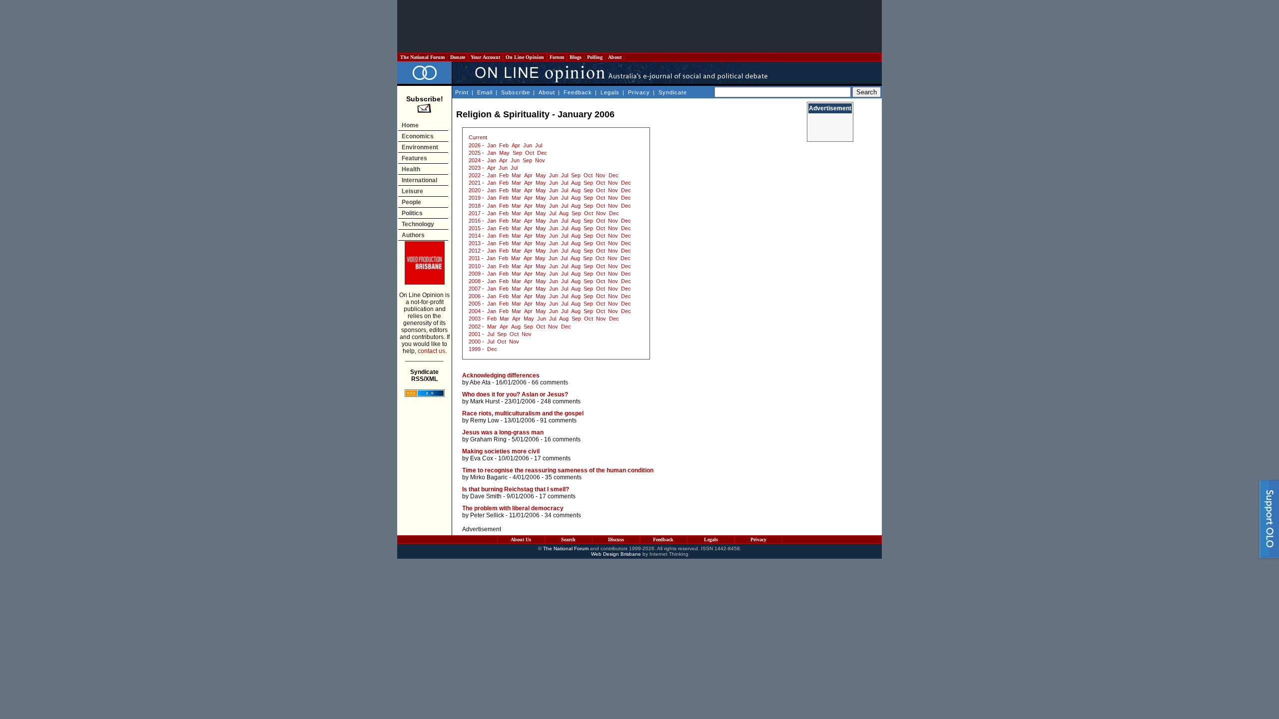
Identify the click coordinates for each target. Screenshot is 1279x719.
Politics (412, 213)
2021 (475, 183)
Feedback (578, 92)
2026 (475, 145)
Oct (529, 153)
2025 (475, 153)
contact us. (432, 351)
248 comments (561, 401)
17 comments (552, 458)
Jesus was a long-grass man (503, 432)
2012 (475, 251)
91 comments (558, 420)
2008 (475, 281)
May (504, 153)
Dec (542, 153)
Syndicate (672, 92)
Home (410, 125)
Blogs (575, 57)
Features (414, 158)
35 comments (563, 477)
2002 (475, 327)
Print (462, 92)
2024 (475, 160)
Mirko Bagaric (489, 477)
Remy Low (484, 420)
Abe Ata (480, 382)
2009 (475, 274)
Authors (413, 235)
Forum (557, 57)
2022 (475, 175)
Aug (576, 183)
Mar (516, 175)
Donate (458, 57)
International (419, 180)
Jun (527, 145)
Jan (491, 145)
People (411, 202)
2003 (475, 319)
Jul (538, 145)
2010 (475, 266)
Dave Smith (486, 496)
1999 (475, 349)
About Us (521, 539)
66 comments (550, 382)
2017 (475, 213)
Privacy (639, 92)
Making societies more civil (501, 451)
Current (478, 137)
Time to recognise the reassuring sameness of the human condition (557, 470)
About (615, 57)
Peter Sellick (487, 515)
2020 (475, 190)
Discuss (616, 539)
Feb (504, 145)
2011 (474, 258)
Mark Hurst (485, 401)
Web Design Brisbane (616, 554)
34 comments (563, 515)
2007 (475, 289)
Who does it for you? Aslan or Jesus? (515, 394)
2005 (475, 304)
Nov (540, 160)
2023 (475, 168)
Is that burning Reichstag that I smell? (515, 489)
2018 (475, 206)
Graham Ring (488, 439)
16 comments (562, 439)
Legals (610, 92)
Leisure (412, 191)
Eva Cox (481, 458)
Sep (517, 153)
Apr (516, 145)
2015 (475, 228)
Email (485, 92)
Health (411, 169)
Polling (595, 57)
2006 (475, 296)
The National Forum (422, 57)
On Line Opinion (525, 57)
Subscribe (515, 92)
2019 (475, 198)
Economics (418, 136)
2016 (475, 221)
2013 (475, 243)
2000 (475, 342)
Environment (420, 147)
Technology (418, 224)
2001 (475, 334)
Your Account (485, 57)
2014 (475, 236)
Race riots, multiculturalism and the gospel (523, 413)
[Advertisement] (639, 26)
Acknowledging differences (501, 375)
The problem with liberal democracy (513, 508)
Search (568, 539)
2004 (475, 311)
